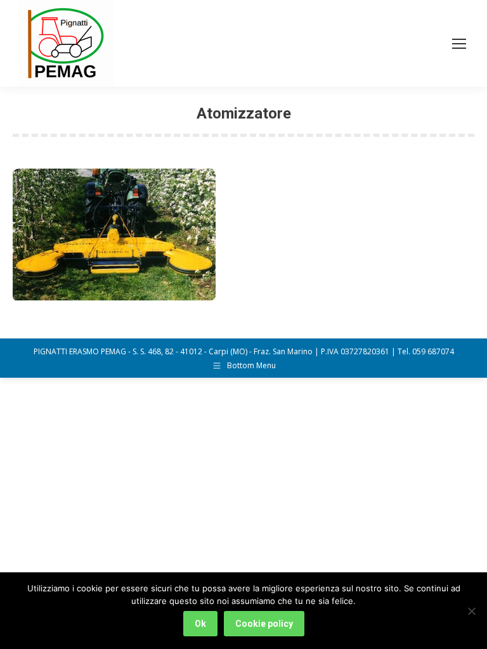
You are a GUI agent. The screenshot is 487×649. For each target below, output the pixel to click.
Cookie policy (264, 624)
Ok (200, 624)
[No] (471, 611)
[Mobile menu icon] (459, 44)
